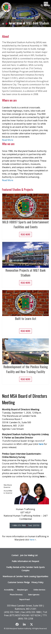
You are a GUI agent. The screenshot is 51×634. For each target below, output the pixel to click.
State (33, 594)
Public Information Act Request (25, 561)
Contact (15, 555)
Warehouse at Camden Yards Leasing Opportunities (25, 576)
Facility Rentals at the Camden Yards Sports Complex (25, 569)
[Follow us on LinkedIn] (25, 624)
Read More (7, 139)
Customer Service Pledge (19, 582)
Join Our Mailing (29, 555)
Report (24, 599)
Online (39, 590)
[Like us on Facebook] (18, 624)
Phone (16, 594)
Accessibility (8, 590)
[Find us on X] (32, 624)
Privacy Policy (37, 582)
